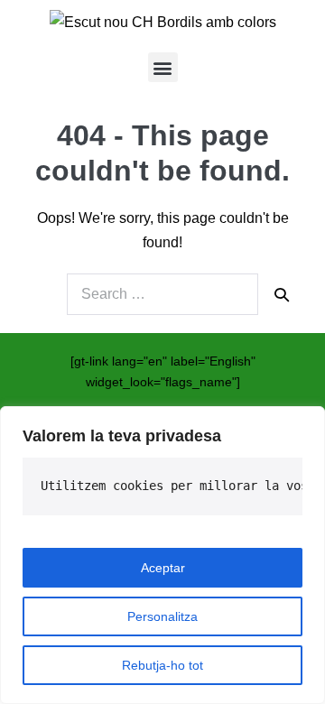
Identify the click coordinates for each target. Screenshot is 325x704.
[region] (162, 555)
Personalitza (162, 616)
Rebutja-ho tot (162, 665)
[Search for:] (162, 294)
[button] (163, 67)
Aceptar (163, 567)
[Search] (281, 294)
